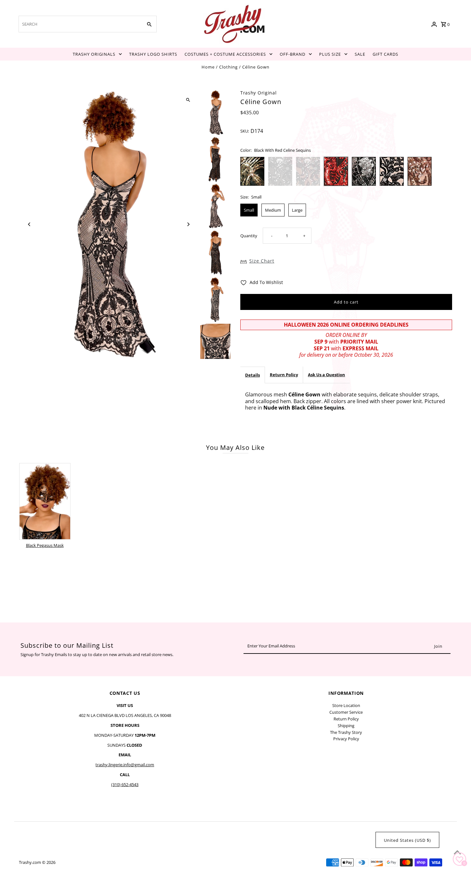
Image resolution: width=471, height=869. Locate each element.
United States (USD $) (407, 840)
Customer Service (346, 712)
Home (208, 67)
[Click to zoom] (188, 100)
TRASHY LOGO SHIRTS (153, 54)
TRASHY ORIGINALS (94, 54)
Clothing (228, 67)
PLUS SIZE (330, 54)
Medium (273, 210)
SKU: (244, 131)
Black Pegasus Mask (45, 545)
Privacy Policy (346, 739)
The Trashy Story (346, 732)
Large (297, 210)
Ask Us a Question (326, 375)
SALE (360, 54)
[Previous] (29, 224)
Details (252, 375)
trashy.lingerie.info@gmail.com (124, 764)
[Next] (188, 224)
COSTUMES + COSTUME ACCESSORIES (225, 54)
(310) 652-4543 (124, 784)
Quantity (248, 236)
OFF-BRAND (292, 54)
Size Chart (261, 261)
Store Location (346, 705)
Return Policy (284, 375)
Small (249, 210)
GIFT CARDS (385, 54)
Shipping (346, 725)
